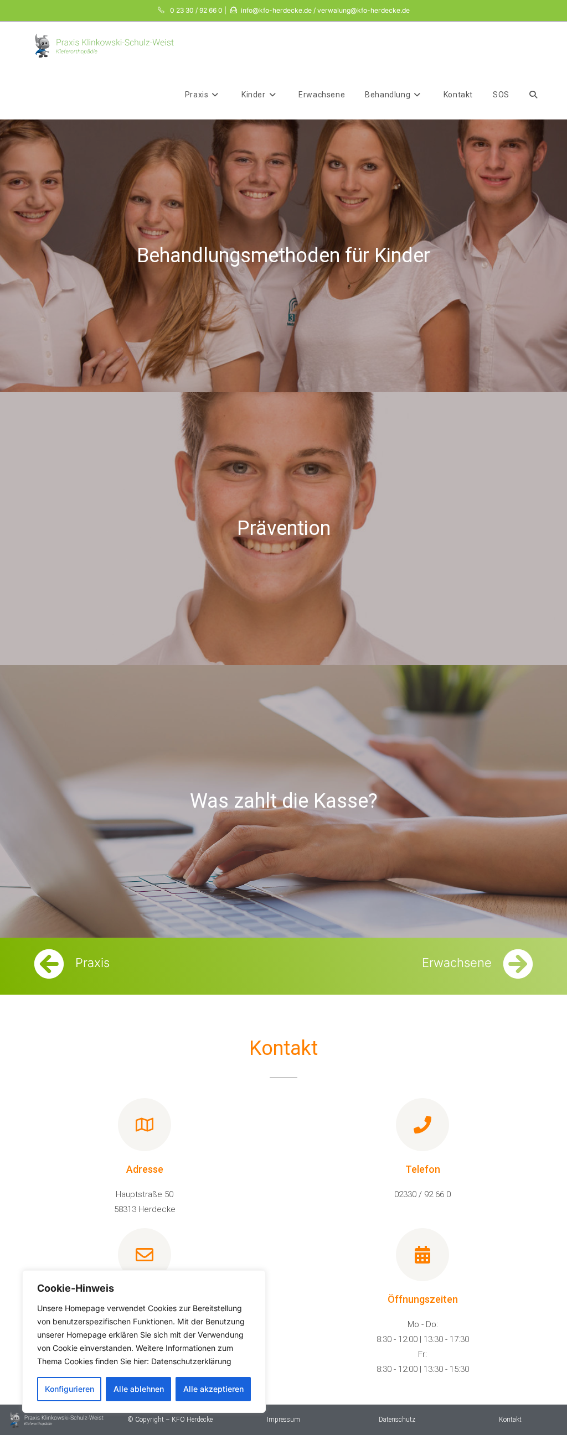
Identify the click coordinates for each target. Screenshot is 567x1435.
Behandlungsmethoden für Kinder (283, 255)
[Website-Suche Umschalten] (533, 94)
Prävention (284, 528)
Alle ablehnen (139, 1389)
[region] (144, 1341)
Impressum (283, 1419)
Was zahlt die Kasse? (284, 801)
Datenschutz (397, 1419)
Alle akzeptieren (213, 1389)
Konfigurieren (69, 1389)
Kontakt (510, 1419)
